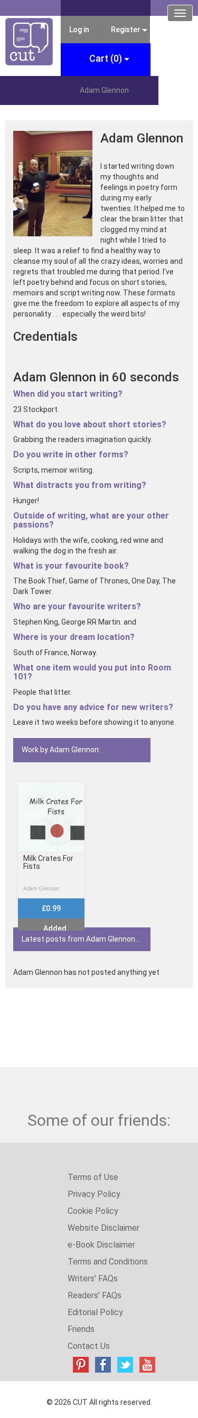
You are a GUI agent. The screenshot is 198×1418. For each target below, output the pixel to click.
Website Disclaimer (103, 1228)
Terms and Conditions (108, 1262)
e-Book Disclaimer (101, 1245)
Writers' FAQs (93, 1278)
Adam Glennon (41, 889)
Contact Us (89, 1346)
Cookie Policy (93, 1211)
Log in (79, 29)
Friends (81, 1329)
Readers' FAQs (94, 1295)
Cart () (106, 58)
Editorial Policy (95, 1312)
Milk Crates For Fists (48, 862)
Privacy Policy (94, 1194)
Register (126, 29)
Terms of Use (93, 1177)
